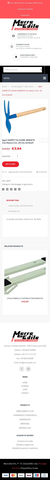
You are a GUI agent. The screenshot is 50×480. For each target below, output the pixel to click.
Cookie (35, 468)
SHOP (25, 389)
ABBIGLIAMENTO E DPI (25, 411)
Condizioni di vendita (25, 441)
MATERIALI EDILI (25, 428)
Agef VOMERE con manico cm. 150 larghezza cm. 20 (41, 140)
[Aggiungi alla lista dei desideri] (43, 257)
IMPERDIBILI (25, 423)
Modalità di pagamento (25, 444)
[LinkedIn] (19, 189)
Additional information (20, 206)
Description (12, 200)
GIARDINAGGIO (25, 419)
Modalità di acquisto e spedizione (25, 448)
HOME (25, 382)
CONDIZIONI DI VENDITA (25, 9)
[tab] (13, 200)
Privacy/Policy (26, 468)
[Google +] (15, 189)
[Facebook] (3, 189)
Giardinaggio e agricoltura (22, 87)
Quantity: (6, 156)
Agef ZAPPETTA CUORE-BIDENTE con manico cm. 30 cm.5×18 (46, 140)
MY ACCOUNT (25, 15)
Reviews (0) (14, 211)
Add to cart (11, 164)
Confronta (25, 300)
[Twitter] (7, 189)
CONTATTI (25, 393)
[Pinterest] (11, 189)
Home (4, 87)
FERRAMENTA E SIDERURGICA (25, 415)
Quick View (31, 300)
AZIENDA (25, 386)
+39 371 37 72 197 (18, 3)
